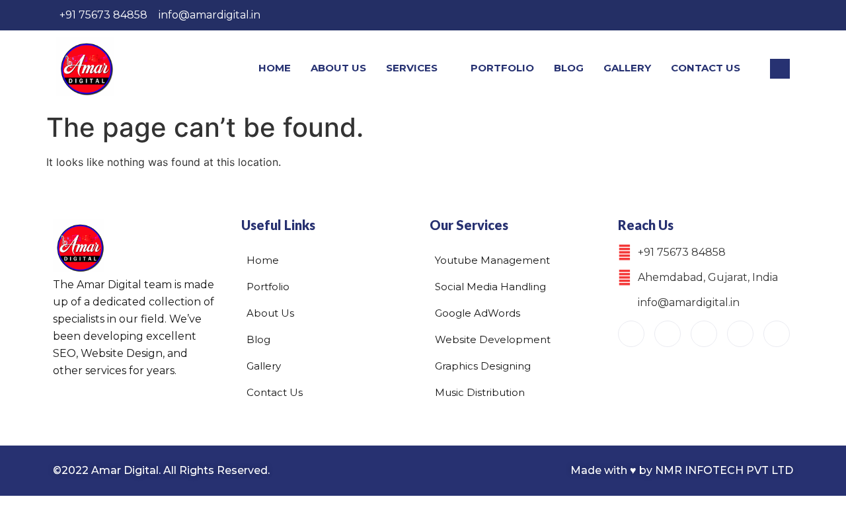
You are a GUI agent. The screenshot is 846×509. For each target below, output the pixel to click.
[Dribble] (775, 15)
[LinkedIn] (748, 15)
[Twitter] (721, 15)
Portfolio (502, 67)
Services (412, 67)
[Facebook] (667, 15)
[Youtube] (631, 334)
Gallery (627, 67)
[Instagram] (694, 15)
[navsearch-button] (780, 69)
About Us (338, 67)
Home (274, 67)
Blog (569, 67)
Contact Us (705, 67)
